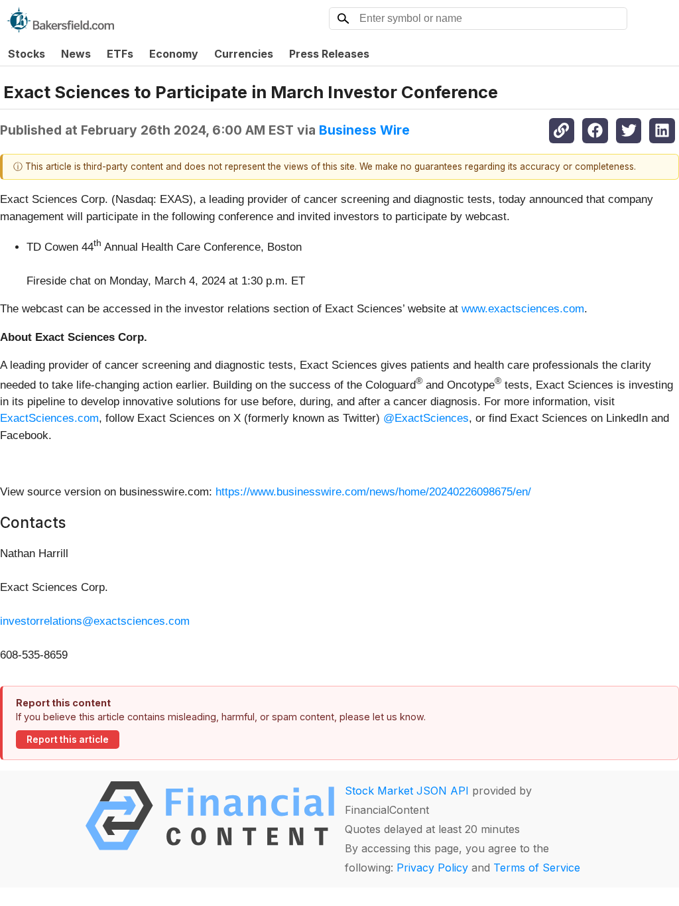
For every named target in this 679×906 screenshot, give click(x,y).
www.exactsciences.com (523, 308)
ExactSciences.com (49, 418)
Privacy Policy (432, 867)
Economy (173, 53)
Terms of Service (536, 867)
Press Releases (329, 53)
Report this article (68, 739)
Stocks (26, 53)
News (76, 53)
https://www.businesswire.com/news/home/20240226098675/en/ (373, 491)
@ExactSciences (426, 418)
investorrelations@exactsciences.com (95, 621)
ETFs (120, 53)
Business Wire (364, 130)
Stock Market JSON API (407, 790)
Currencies (243, 53)
